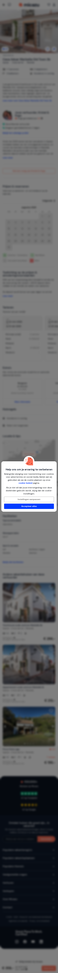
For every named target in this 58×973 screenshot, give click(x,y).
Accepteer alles (29, 506)
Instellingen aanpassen (29, 499)
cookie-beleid (25, 483)
